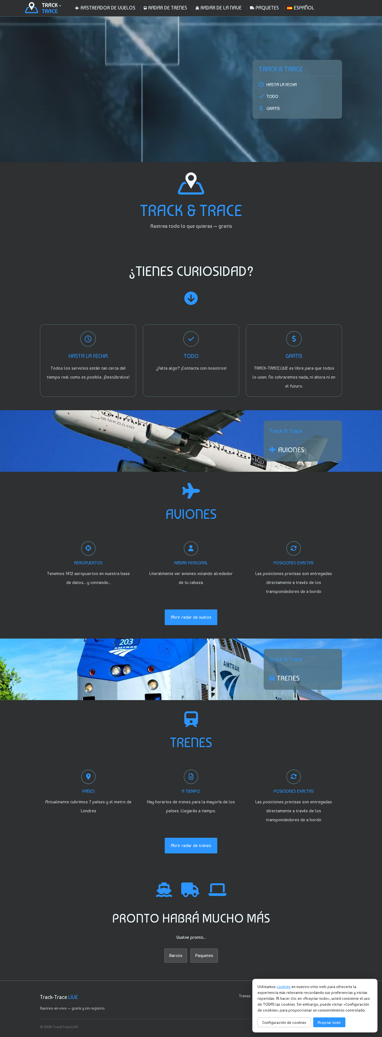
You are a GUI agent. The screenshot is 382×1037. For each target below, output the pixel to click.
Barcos (175, 955)
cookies (284, 986)
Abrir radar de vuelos (191, 617)
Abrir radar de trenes (191, 845)
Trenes (245, 996)
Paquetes (204, 955)
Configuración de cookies (284, 1022)
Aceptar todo (329, 1022)
